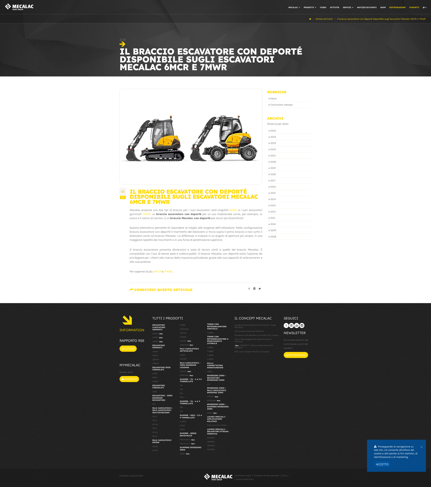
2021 (273, 155)
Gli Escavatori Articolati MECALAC (249, 331)
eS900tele (186, 345)
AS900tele (184, 329)
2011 (272, 217)
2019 (273, 168)
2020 (273, 161)
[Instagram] (301, 325)
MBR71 (210, 371)
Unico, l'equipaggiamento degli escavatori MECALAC (253, 340)
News (273, 98)
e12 (153, 404)
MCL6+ (155, 432)
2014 (273, 199)
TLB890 (210, 355)
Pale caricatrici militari (217, 425)
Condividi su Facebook (249, 288)
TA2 (181, 389)
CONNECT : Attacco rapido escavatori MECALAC (254, 346)
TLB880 (210, 351)
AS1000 (183, 333)
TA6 (181, 407)
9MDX (182, 429)
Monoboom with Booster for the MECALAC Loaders (257, 335)
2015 (273, 192)
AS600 (155, 446)
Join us (284, 475)
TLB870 (210, 347)
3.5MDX (183, 421)
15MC (154, 392)
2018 (273, 174)
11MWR (155, 359)
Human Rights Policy (245, 479)
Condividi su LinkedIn (254, 288)
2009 (273, 230)
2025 (273, 130)
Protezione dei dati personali (266, 475)
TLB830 (210, 333)
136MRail (211, 442)
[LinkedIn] (291, 325)
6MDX (182, 425)
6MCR (233, 210)
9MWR (155, 355)
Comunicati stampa (281, 104)
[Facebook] (286, 325)
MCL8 (154, 436)
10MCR (155, 381)
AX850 (182, 355)
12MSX (157, 333)
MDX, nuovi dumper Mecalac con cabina (252, 351)
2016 (273, 186)
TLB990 (210, 359)
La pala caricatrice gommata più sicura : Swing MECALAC (255, 326)
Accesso (128, 348)
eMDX (184, 453)
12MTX (157, 337)
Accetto (382, 464)
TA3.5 (182, 397)
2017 (272, 180)
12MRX (157, 341)
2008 (273, 236)
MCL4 (154, 420)
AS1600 (183, 337)
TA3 (181, 393)
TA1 (181, 385)
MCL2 (154, 416)
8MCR (154, 377)
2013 (272, 205)
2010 (273, 224)
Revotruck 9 (187, 443)
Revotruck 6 (187, 439)
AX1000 (183, 359)
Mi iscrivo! (297, 355)
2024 (273, 136)
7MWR (146, 214)
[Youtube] (296, 325)
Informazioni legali (243, 475)
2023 (273, 143)
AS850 (182, 325)
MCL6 (154, 428)
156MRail (211, 445)
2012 (273, 211)
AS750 (155, 450)
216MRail (211, 449)
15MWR (155, 363)
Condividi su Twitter (259, 288)
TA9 (181, 411)
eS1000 (185, 341)
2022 (273, 149)
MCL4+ (155, 424)
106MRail (211, 437)
